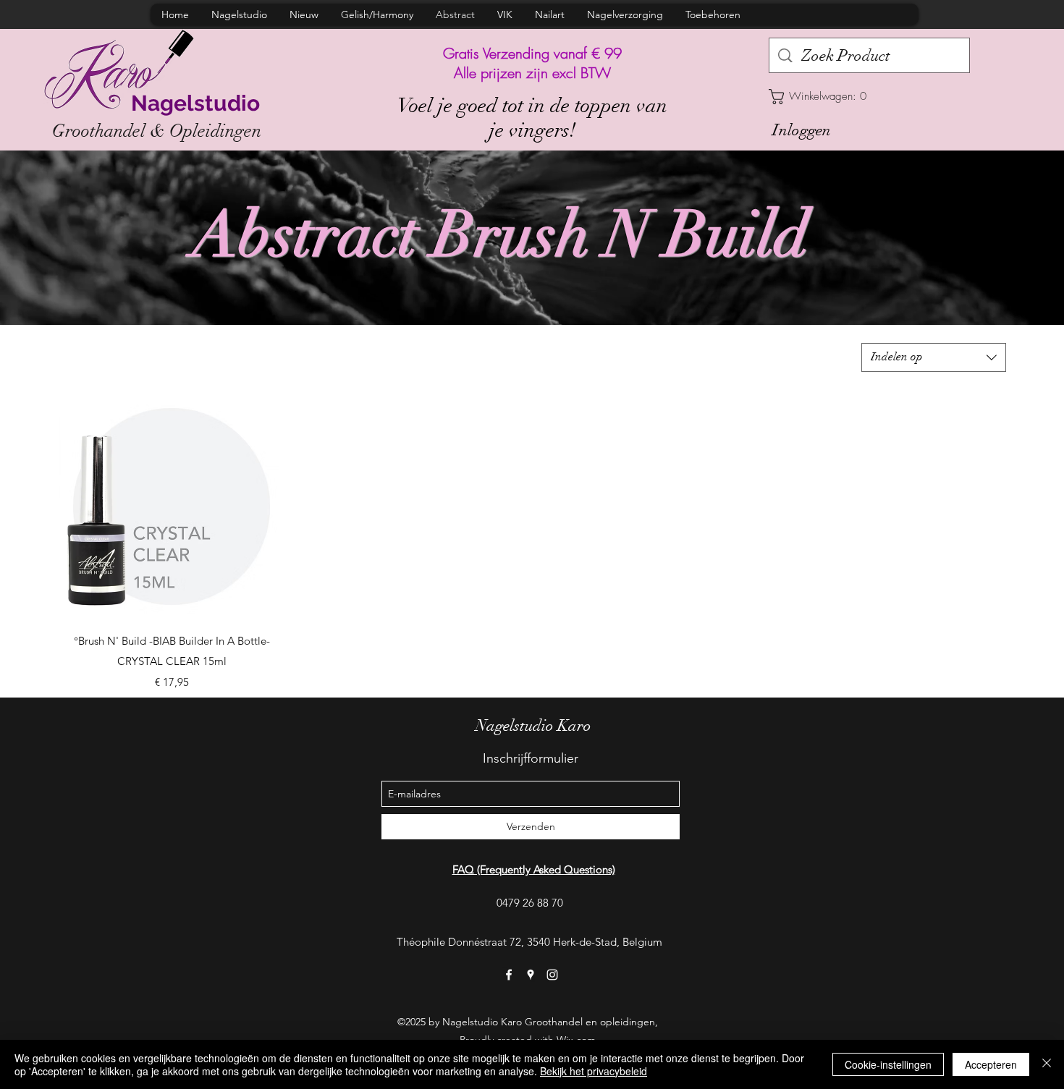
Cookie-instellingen (888, 1064)
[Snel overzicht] (171, 506)
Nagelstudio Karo (533, 725)
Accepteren (991, 1064)
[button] (869, 96)
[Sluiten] (1046, 1064)
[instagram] (552, 974)
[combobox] (933, 357)
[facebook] (509, 974)
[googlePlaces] (530, 974)
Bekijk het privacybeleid (593, 1071)
